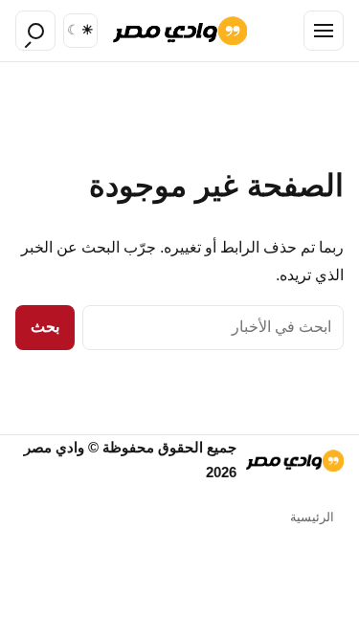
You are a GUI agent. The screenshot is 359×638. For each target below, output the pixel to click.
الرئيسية (312, 517)
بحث (45, 327)
